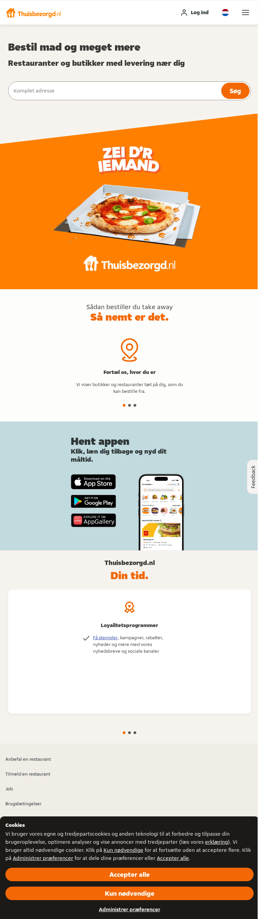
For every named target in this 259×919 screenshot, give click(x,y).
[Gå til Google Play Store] (93, 501)
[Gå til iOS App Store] (93, 481)
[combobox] (113, 91)
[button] (33, 12)
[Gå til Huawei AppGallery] (93, 520)
